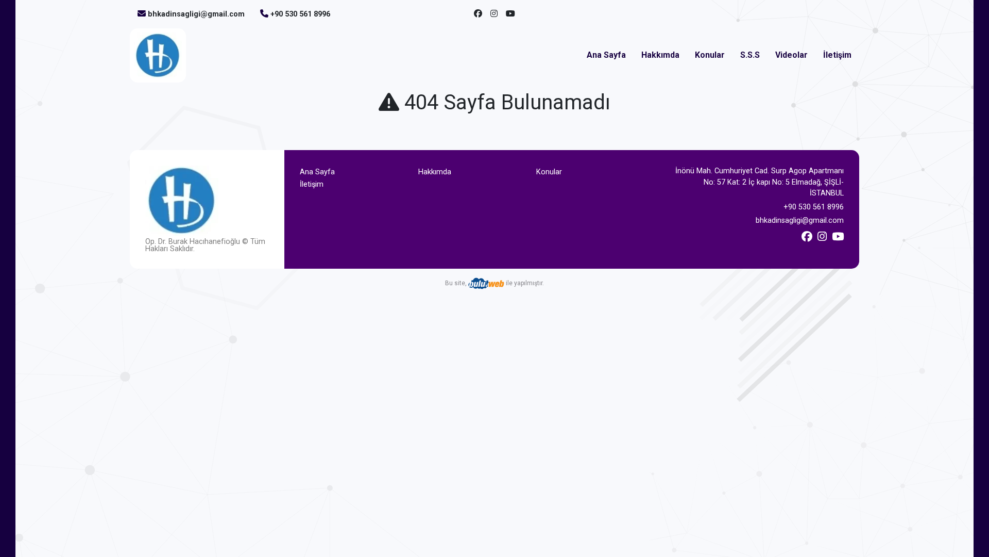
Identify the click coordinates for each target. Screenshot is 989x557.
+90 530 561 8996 (300, 14)
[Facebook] (478, 14)
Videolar (791, 55)
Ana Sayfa (606, 55)
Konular (710, 55)
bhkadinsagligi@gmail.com (196, 14)
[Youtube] (510, 14)
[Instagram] (494, 14)
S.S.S (750, 55)
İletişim (837, 55)
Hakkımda (660, 55)
